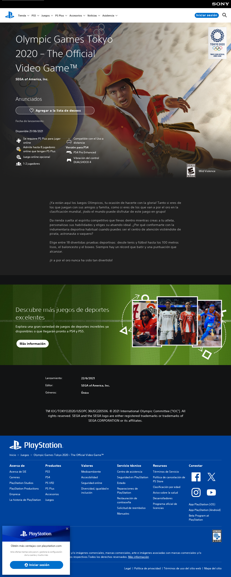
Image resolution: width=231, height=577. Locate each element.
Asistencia (108, 15)
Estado (121, 483)
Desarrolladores (163, 498)
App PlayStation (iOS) (202, 504)
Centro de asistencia (129, 472)
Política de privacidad (147, 568)
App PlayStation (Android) (205, 510)
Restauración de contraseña (127, 500)
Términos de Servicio (166, 472)
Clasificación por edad (166, 487)
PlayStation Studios (21, 483)
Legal (127, 568)
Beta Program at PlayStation (199, 518)
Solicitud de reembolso (131, 508)
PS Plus (59, 15)
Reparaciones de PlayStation (127, 490)
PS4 (47, 477)
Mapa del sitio (213, 568)
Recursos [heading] (160, 466)
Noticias (92, 15)
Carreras (14, 477)
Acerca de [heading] (17, 466)
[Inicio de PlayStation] (9, 15)
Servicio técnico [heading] (129, 466)
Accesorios (75, 15)
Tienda (22, 15)
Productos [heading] (53, 466)
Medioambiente (91, 472)
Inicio (12, 455)
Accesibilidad (89, 477)
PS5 (34, 15)
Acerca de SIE (17, 472)
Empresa (14, 494)
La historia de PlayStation (25, 500)
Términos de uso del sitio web (182, 568)
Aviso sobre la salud (165, 492)
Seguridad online (91, 483)
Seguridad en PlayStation (132, 477)
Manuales (123, 513)
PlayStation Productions (24, 488)
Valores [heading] (87, 466)
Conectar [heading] (196, 466)
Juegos (46, 15)
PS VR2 (49, 483)
